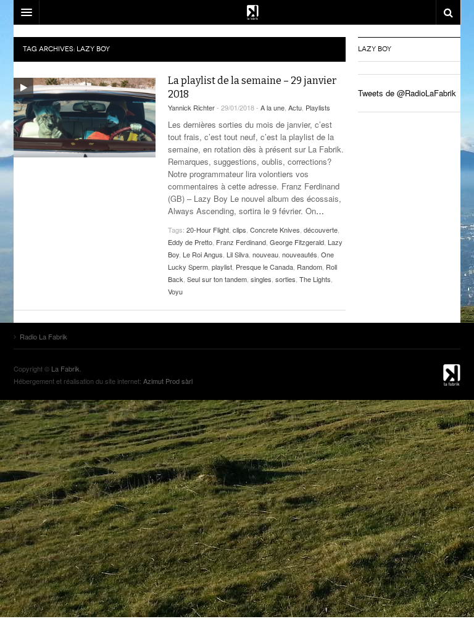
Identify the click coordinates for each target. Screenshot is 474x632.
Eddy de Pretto (190, 242)
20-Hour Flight (207, 230)
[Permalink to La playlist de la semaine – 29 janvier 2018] (85, 117)
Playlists (318, 107)
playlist (222, 267)
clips (239, 230)
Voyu (175, 291)
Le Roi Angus (203, 254)
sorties (285, 279)
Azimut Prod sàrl (168, 381)
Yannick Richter (191, 107)
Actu (295, 107)
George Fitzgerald (297, 242)
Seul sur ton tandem (217, 279)
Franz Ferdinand (241, 242)
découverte (321, 230)
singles (261, 279)
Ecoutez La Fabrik (237, 12)
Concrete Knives (275, 230)
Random (309, 267)
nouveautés (299, 254)
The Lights (315, 279)
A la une (272, 107)
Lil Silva (238, 254)
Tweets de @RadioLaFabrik (407, 93)
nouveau (265, 254)
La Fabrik (65, 368)
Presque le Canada (264, 267)
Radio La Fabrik (429, 374)
